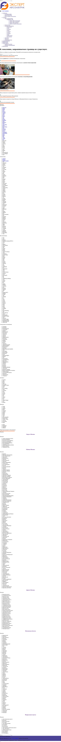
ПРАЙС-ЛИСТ (5, 43)
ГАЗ (3, 117)
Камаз (3, 116)
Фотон (3, 119)
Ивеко (3, 108)
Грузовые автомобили (9, 25)
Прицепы (7, 38)
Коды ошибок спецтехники (10, 16)
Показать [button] (2, 436)
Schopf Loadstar (5, 160)
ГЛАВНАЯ (4, 13)
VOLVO (9, 31)
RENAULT (9, 27)
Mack (3, 135)
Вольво (3, 111)
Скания (3, 112)
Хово (3, 121)
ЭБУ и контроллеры (9, 18)
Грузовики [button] (2, 105)
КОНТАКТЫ (5, 46)
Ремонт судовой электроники (16, 23)
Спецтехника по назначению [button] (6, 324)
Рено (3, 110)
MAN (8, 30)
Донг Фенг (4, 124)
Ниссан (3, 130)
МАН (3, 109)
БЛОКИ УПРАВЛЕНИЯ (10, 45)
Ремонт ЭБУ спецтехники (15, 20)
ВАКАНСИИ (5, 42)
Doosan (3, 159)
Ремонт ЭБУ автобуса (14, 22)
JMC (3, 136)
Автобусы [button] (2, 377)
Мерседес (4, 107)
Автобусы (7, 37)
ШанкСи (4, 122)
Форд (3, 134)
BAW (3, 125)
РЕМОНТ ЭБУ (10, 19)
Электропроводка (8, 39)
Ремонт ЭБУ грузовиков (14, 21)
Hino (3, 127)
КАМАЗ (9, 33)
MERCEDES (9, 35)
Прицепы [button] (2, 404)
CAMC (3, 138)
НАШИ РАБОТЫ (6, 40)
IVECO (8, 32)
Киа (3, 139)
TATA (3, 137)
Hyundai (4, 128)
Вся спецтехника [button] (3, 235)
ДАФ (3, 113)
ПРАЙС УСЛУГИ (8, 44)
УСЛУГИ (4, 17)
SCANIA (9, 29)
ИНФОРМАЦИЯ (8, 15)
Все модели (9, 36)
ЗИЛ (3, 118)
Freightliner (4, 132)
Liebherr (4, 158)
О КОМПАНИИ (8, 14)
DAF (8, 28)
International (4, 133)
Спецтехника (7, 24)
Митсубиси (4, 126)
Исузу (3, 131)
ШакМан (4, 120)
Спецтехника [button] (2, 156)
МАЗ (8, 34)
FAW (3, 123)
